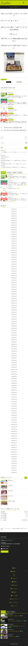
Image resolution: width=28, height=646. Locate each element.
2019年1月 (13, 367)
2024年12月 (13, 252)
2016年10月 (13, 429)
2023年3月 (13, 293)
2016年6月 (13, 438)
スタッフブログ (3, 79)
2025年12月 (13, 227)
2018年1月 (13, 394)
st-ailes (13, 20)
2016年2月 (13, 447)
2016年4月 (13, 442)
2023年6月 (13, 287)
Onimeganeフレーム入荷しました (13, 615)
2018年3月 (13, 390)
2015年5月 (13, 468)
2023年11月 (13, 277)
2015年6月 (13, 465)
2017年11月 (13, 399)
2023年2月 (13, 296)
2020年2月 (13, 339)
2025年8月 (13, 236)
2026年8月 (13, 209)
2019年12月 (13, 344)
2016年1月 (13, 449)
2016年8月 (13, 433)
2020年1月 (13, 342)
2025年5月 (13, 243)
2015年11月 (13, 454)
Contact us (5, 551)
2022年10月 (13, 305)
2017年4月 (13, 415)
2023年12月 (13, 275)
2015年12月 (13, 452)
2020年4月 (13, 337)
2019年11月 (13, 346)
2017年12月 (13, 397)
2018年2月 (13, 392)
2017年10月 (13, 401)
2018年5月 (13, 385)
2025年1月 (13, 250)
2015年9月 (13, 458)
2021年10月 (13, 328)
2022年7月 (13, 312)
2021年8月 (13, 330)
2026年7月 (13, 211)
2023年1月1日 (10, 485)
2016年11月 (13, 426)
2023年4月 (13, 291)
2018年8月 (13, 378)
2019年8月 (13, 351)
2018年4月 (13, 387)
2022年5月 (13, 314)
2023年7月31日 (10, 480)
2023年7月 (13, 284)
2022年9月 (13, 307)
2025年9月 (13, 234)
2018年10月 (13, 374)
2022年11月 (13, 303)
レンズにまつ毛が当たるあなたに (13, 631)
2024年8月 (13, 261)
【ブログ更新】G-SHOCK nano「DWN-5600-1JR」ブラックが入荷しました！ (14, 167)
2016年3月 (13, 445)
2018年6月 (13, 383)
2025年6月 (13, 241)
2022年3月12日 (10, 490)
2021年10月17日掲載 (11, 501)
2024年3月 (13, 268)
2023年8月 (13, 282)
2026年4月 (13, 218)
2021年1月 (13, 335)
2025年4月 (13, 245)
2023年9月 (13, 280)
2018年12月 (13, 369)
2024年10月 (13, 257)
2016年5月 (13, 440)
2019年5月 (13, 358)
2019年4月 (13, 360)
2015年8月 (13, 461)
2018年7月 (13, 381)
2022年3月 (13, 319)
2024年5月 (13, 266)
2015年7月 (13, 463)
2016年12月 (13, 424)
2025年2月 (13, 248)
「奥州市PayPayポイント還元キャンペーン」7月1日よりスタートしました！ (14, 163)
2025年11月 (13, 229)
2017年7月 (13, 408)
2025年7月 (13, 238)
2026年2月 (13, 222)
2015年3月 (13, 472)
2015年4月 (13, 470)
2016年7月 (13, 436)
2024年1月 (13, 273)
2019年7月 (13, 353)
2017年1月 (13, 422)
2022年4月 (13, 316)
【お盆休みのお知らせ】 (12, 109)
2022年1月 (13, 323)
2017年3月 (13, 417)
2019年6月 (13, 355)
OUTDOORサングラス (12, 636)
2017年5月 (13, 413)
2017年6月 (13, 410)
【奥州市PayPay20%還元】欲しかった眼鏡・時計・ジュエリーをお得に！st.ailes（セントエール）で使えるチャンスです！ (17, 200)
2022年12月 (13, 300)
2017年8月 (13, 406)
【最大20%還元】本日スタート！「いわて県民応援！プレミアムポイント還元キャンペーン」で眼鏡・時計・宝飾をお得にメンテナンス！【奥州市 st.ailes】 (14, 103)
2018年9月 (13, 376)
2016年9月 (13, 431)
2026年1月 (13, 225)
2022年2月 (13, 321)
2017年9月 (13, 403)
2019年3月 (13, 362)
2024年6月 (13, 264)
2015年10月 (13, 456)
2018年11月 (13, 371)
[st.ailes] (6, 2)
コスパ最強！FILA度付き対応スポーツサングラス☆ (16, 626)
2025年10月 (13, 232)
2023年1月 (13, 298)
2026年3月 (13, 220)
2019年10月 (13, 348)
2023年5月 (13, 289)
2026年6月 (13, 213)
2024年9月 (13, 259)
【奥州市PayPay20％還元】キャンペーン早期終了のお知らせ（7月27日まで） (14, 160)
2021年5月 (13, 332)
